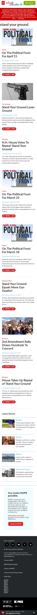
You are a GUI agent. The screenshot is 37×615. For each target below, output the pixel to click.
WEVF (6, 583)
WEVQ (6, 591)
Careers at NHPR (9, 568)
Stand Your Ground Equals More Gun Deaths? (14, 287)
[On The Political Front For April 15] (17, 37)
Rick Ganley (5, 295)
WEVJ (6, 586)
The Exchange (6, 104)
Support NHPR (15, 524)
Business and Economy (23, 469)
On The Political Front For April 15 (16, 54)
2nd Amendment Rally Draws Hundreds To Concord (16, 344)
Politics (4, 50)
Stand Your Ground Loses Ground (18, 109)
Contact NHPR (8, 560)
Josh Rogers (6, 60)
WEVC (6, 581)
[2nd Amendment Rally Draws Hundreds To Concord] (17, 326)
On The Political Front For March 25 (16, 196)
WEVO (6, 589)
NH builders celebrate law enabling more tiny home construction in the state (25, 474)
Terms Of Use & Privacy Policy (13, 572)
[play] (3, 613)
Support (30, 3)
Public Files (7, 576)
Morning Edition (7, 281)
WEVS (6, 592)
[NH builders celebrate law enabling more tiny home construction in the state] (8, 473)
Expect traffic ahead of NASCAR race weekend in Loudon (24, 459)
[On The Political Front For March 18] (17, 233)
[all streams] (34, 612)
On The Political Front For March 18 (16, 250)
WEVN (6, 588)
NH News (5, 139)
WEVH (6, 585)
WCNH (6, 580)
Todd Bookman (6, 153)
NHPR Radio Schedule (10, 564)
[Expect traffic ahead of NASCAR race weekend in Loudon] (8, 458)
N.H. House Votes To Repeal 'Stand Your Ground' (15, 145)
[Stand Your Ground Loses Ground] (17, 91)
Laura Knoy (5, 115)
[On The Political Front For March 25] (17, 178)
